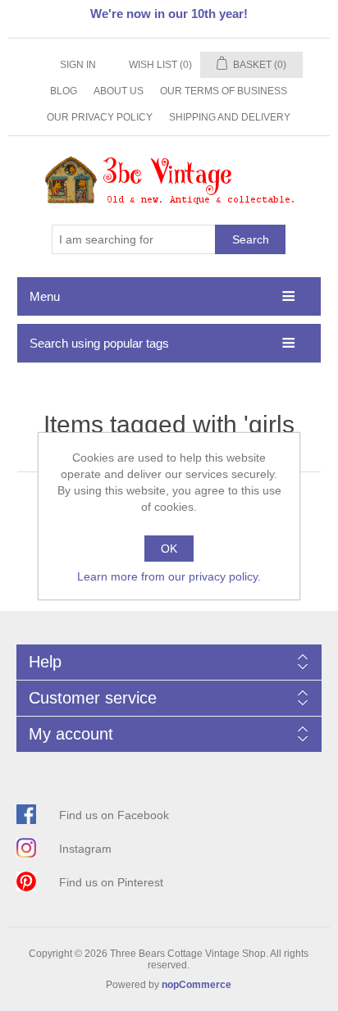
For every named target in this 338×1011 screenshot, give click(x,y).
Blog (63, 91)
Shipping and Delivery (229, 117)
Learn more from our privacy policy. (169, 576)
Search (250, 239)
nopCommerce (196, 985)
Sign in (78, 65)
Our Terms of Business (223, 91)
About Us (119, 91)
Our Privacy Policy (100, 117)
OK (169, 548)
